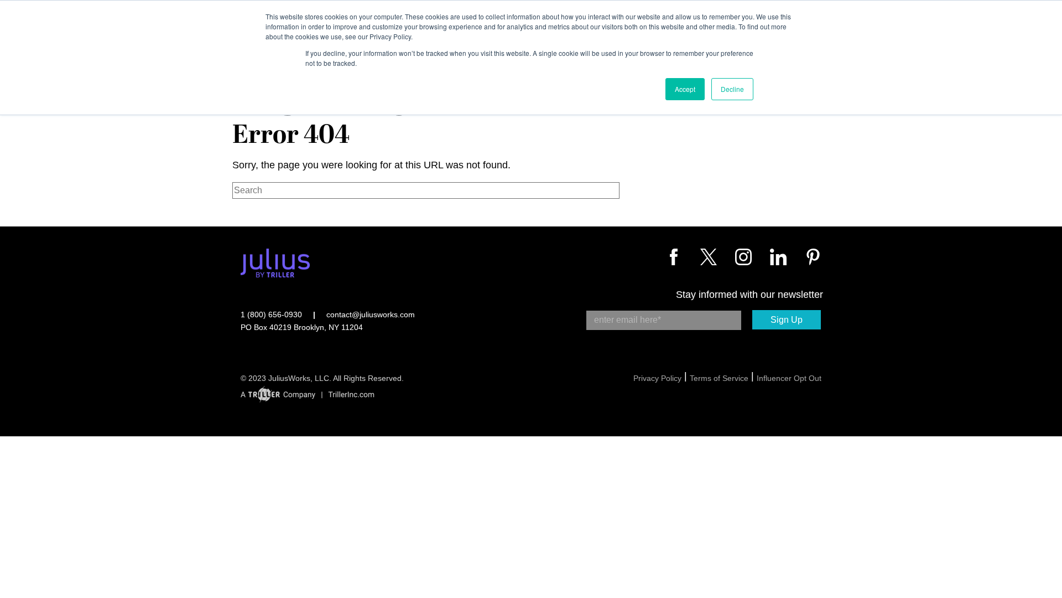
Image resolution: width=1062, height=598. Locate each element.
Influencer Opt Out (789, 378)
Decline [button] (732, 89)
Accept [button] (685, 89)
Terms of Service (719, 378)
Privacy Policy (657, 378)
